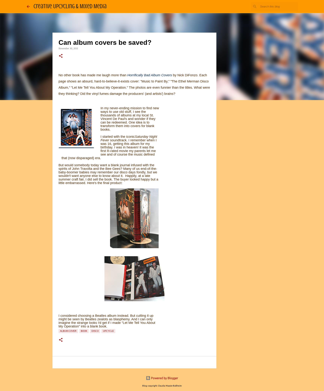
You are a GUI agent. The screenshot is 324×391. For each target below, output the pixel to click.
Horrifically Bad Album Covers (149, 75)
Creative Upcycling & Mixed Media (70, 6)
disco (95, 331)
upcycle (108, 331)
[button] (60, 56)
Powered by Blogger (164, 378)
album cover (68, 331)
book (84, 331)
